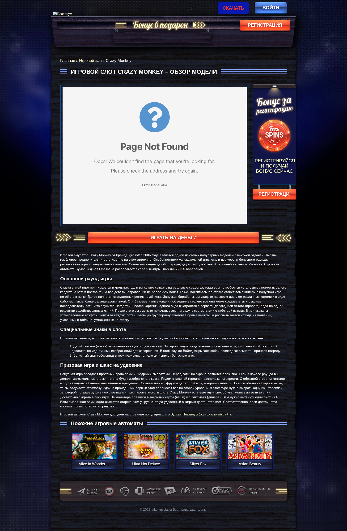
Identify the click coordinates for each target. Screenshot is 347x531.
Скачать (233, 8)
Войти (270, 7)
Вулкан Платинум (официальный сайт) (201, 414)
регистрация (265, 25)
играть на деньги (174, 237)
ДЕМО (94, 452)
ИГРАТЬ (94, 443)
